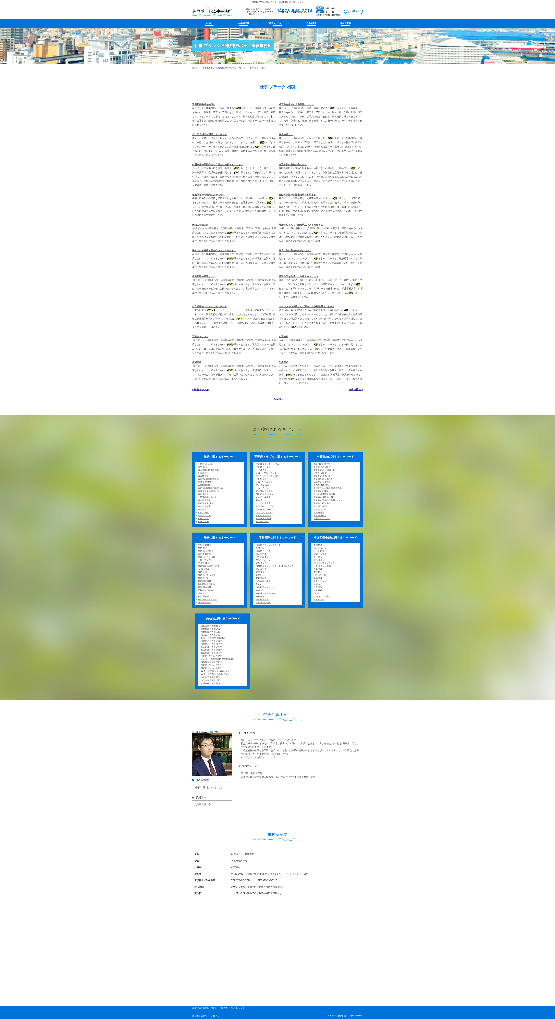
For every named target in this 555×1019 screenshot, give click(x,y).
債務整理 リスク (263, 551)
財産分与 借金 (204, 602)
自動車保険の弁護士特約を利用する (297, 194)
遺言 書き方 (203, 494)
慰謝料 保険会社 (321, 473)
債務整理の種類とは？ (203, 276)
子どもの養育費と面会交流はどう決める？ (214, 250)
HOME (209, 23)
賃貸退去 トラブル (264, 506)
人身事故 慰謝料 (321, 491)
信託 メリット (204, 515)
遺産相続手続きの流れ (203, 104)
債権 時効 (318, 572)
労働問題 (283, 362)
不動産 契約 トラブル (265, 494)
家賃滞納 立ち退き (264, 491)
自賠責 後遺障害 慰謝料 (324, 494)
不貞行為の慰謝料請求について (295, 250)
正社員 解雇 (319, 551)
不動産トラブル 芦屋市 (211, 668)
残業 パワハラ (320, 548)
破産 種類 (260, 590)
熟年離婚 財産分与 (206, 584)
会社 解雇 (318, 557)
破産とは (260, 575)
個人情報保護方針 (200, 1016)
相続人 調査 (203, 512)
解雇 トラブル (320, 554)
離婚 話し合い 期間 (206, 557)
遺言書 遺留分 (204, 500)
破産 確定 (260, 596)
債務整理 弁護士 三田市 (211, 662)
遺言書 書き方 (204, 506)
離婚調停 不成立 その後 (208, 566)
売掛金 (317, 593)
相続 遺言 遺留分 (205, 482)
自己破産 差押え (263, 581)
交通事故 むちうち (322, 518)
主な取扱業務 (243, 23)
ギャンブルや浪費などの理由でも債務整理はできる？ (306, 306)
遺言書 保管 (203, 476)
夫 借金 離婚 (203, 563)
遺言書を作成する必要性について (296, 104)
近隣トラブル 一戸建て (266, 473)
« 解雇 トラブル (200, 389)
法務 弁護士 (319, 560)
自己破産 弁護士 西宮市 (211, 626)
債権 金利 (318, 584)
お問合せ (355, 11)
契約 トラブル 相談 (322, 596)
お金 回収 (318, 590)
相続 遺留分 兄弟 (205, 503)
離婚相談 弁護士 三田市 (211, 632)
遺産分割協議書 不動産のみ (210, 488)
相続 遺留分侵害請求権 (208, 491)
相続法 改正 (203, 473)
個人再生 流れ (262, 569)
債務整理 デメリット (265, 587)
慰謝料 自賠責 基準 (322, 503)
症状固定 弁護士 (321, 506)
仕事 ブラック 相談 (322, 566)
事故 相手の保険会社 (323, 467)
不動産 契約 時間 (263, 515)
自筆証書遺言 (204, 485)
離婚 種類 (202, 548)
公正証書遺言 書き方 (207, 497)
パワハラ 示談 (320, 575)
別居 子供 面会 (204, 545)
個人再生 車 (261, 554)
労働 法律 (318, 578)
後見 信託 (202, 467)
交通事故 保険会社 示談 (324, 497)
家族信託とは (286, 134)
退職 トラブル (320, 581)
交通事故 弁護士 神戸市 (211, 683)
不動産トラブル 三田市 (211, 665)
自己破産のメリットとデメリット (209, 306)
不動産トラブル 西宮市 (211, 656)
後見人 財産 (203, 518)
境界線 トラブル (263, 467)
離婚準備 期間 (204, 581)
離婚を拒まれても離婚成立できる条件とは (301, 224)
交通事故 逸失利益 (322, 476)
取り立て (260, 584)
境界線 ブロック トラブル (267, 464)
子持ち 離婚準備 (205, 590)
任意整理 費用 (262, 599)
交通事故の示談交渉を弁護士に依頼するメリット (217, 164)
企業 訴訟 (318, 587)
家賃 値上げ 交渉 (263, 518)
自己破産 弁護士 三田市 (211, 680)
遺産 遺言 (202, 509)
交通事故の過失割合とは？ (293, 164)
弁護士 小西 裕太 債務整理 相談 (215, 674)
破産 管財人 (261, 563)
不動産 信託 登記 (205, 464)
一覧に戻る (277, 399)
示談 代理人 (319, 512)
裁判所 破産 (261, 578)
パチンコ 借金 (262, 557)
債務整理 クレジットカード (268, 545)
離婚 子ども (203, 578)
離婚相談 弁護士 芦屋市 (211, 629)
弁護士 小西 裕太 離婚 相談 (213, 638)
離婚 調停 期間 (204, 587)
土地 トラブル (262, 488)
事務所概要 (346, 23)
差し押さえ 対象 (263, 560)
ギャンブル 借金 (263, 602)
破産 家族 (260, 572)
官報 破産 (260, 548)
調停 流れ (202, 593)
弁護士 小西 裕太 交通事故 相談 (215, 671)
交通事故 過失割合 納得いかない (328, 500)
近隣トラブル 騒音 (264, 482)
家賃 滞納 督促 (262, 485)
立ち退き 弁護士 (263, 497)
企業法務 (283, 336)
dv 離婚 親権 (203, 569)
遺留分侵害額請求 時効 (208, 470)
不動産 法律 (261, 479)
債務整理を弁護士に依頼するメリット (298, 276)
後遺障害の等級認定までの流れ (208, 194)
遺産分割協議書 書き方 (208, 479)
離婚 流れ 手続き (205, 551)
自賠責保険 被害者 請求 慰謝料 (328, 488)
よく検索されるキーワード (277, 23)
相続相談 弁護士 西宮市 (211, 647)
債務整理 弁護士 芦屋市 (211, 641)
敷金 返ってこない (264, 500)
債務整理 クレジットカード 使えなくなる (274, 566)
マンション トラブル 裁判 (267, 476)
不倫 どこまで (204, 560)
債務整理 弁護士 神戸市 (211, 644)
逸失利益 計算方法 (322, 464)
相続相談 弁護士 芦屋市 (211, 650)
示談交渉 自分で (321, 509)
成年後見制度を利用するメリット (209, 134)
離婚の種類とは (200, 224)
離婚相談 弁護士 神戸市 (211, 653)
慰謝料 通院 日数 (321, 485)
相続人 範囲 (203, 521)
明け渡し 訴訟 (262, 521)
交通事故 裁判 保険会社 (324, 470)
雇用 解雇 (318, 545)
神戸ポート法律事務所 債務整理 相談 (217, 659)
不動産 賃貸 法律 (263, 509)
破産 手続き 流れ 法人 (266, 593)
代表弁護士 (311, 23)
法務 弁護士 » (356, 389)
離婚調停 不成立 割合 (207, 599)
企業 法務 (318, 569)
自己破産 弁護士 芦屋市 (211, 635)
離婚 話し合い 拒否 (206, 575)
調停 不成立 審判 (205, 554)
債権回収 (196, 362)
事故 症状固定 (320, 515)
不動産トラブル (200, 336)
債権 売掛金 (319, 599)
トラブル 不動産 (263, 503)
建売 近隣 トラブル (264, 512)
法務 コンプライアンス (324, 563)
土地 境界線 (261, 470)
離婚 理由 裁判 (204, 596)
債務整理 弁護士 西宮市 (211, 677)
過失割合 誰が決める (323, 479)
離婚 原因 (202, 572)
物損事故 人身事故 (322, 482)
